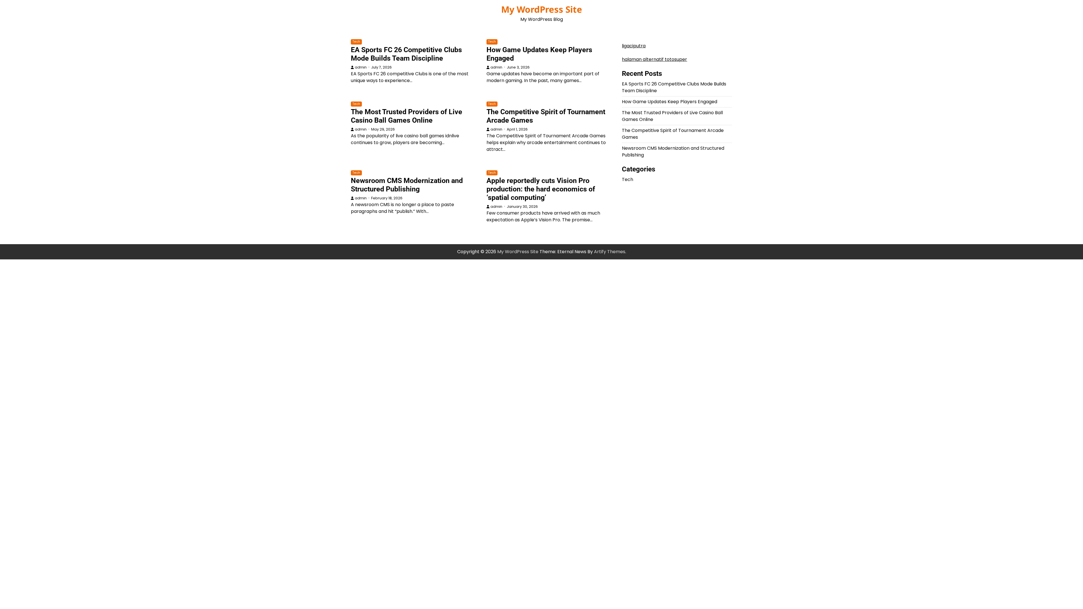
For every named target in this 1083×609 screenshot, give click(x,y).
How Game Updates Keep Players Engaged (669, 101)
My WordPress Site (541, 9)
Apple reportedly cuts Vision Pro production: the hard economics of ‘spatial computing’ (541, 189)
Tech (356, 41)
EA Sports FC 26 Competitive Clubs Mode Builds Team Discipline (406, 54)
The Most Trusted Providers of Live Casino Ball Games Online (406, 116)
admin (361, 67)
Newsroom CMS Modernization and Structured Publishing (407, 184)
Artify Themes (609, 251)
